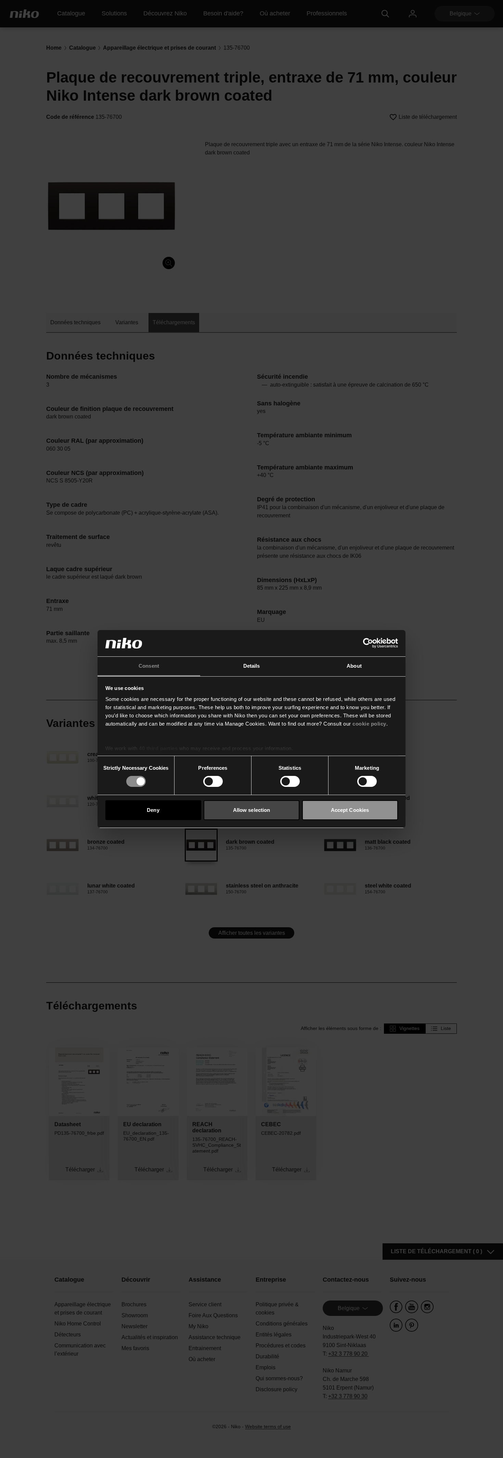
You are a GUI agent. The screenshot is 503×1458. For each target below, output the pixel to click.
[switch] (213, 781)
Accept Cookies (350, 810)
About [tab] (354, 666)
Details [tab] (251, 666)
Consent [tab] (149, 666)
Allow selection (251, 810)
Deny (153, 810)
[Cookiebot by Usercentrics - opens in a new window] (368, 643)
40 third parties (158, 748)
